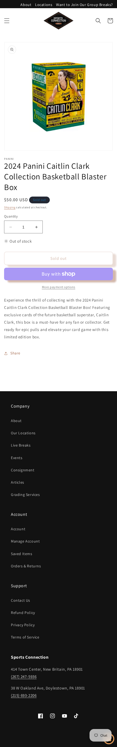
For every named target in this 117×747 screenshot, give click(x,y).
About (25, 4)
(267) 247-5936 (23, 676)
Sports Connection (49, 742)
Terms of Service (25, 637)
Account (18, 528)
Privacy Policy (23, 624)
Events (17, 457)
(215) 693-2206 (23, 695)
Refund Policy (23, 612)
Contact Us (20, 600)
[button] (7, 21)
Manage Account (25, 541)
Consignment (23, 470)
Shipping (10, 207)
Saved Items (21, 553)
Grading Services (25, 494)
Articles (17, 482)
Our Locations (23, 432)
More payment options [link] (58, 287)
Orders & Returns (26, 566)
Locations (43, 4)
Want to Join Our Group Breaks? (84, 4)
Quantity (11, 216)
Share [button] (15, 353)
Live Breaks (21, 445)
